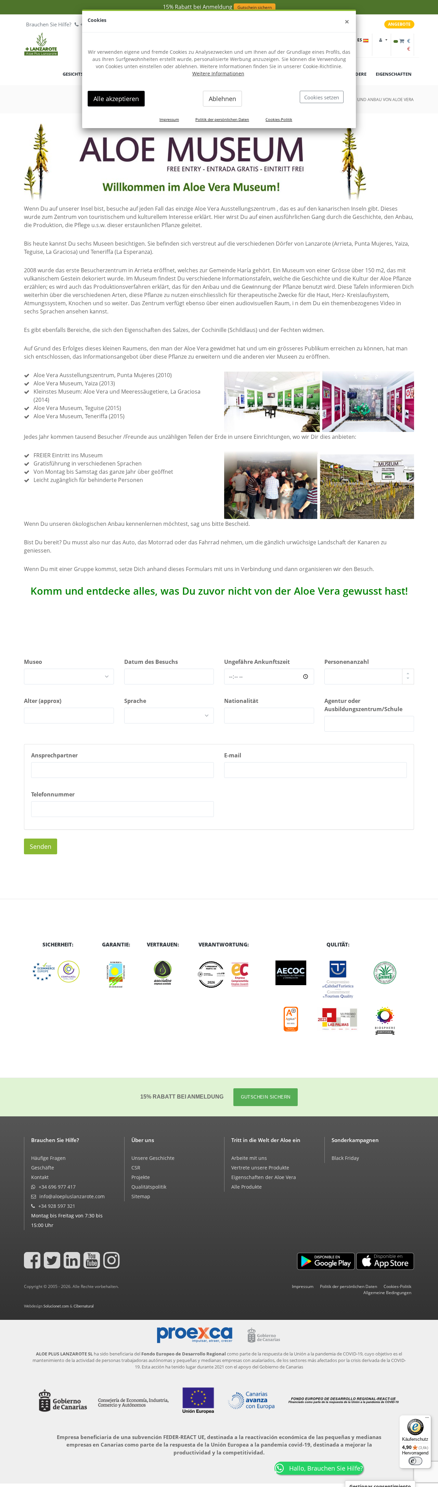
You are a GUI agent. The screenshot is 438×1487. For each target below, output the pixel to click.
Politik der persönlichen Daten (222, 119)
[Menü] (427, 1419)
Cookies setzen (321, 97)
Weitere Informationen (218, 73)
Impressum (169, 119)
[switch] (415, 1461)
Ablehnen (222, 99)
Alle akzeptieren (116, 99)
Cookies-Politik (279, 119)
